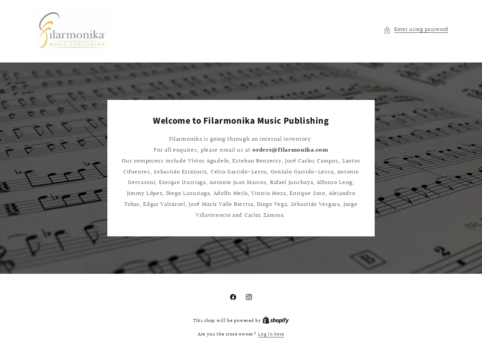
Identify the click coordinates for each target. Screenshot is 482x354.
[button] (416, 30)
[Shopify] (275, 321)
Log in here (271, 334)
